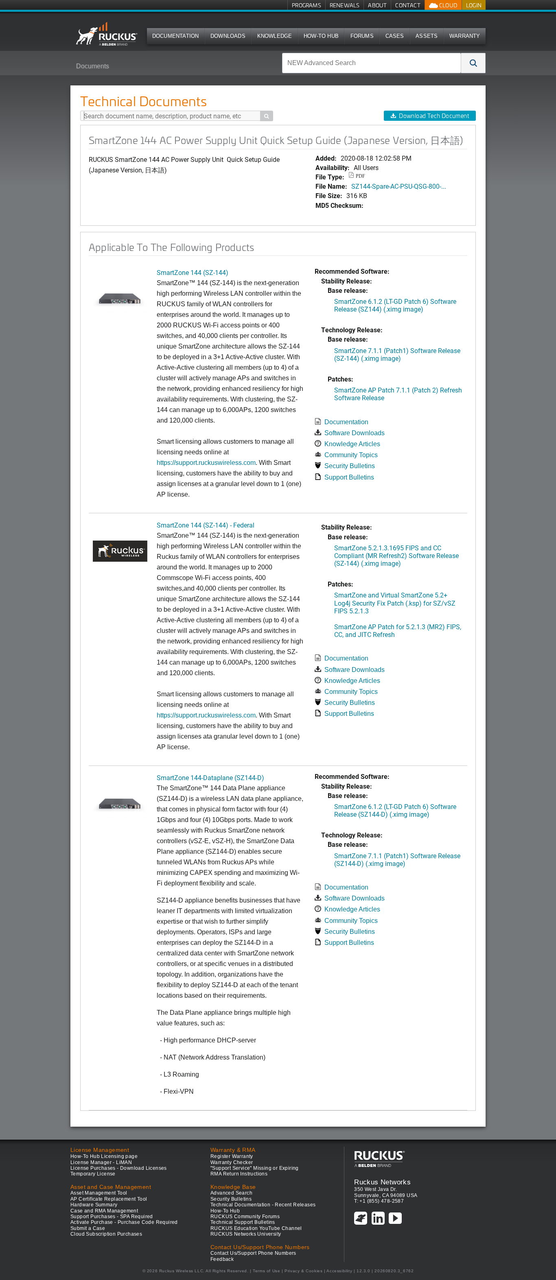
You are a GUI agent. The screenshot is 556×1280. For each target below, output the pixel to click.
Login (474, 5)
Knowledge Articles (352, 443)
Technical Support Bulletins (242, 1222)
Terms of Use (266, 1271)
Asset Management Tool (98, 1193)
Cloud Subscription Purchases (106, 1234)
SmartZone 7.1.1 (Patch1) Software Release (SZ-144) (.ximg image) (397, 354)
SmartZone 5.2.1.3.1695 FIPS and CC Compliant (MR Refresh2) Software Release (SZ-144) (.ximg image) (396, 555)
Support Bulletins (349, 477)
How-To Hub (321, 36)
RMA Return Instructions (238, 1174)
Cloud (447, 5)
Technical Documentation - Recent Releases (262, 1205)
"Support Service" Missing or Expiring (254, 1168)
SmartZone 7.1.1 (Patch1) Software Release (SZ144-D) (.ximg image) (397, 859)
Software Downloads (354, 433)
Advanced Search (231, 1193)
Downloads (227, 36)
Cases (394, 36)
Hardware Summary (93, 1205)
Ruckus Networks (382, 1182)
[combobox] (371, 63)
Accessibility (339, 1271)
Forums (362, 36)
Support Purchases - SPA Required (111, 1216)
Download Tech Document (434, 116)
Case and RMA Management (104, 1211)
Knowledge (274, 36)
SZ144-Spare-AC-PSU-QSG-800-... (398, 186)
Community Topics (351, 454)
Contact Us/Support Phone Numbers (253, 1253)
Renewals (345, 5)
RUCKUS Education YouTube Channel (256, 1228)
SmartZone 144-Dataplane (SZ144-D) (210, 777)
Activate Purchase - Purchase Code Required (124, 1222)
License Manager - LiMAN (101, 1162)
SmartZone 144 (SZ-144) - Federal (205, 525)
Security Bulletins (349, 465)
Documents (92, 66)
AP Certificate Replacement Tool (108, 1199)
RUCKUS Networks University (245, 1234)
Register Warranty (231, 1156)
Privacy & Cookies (303, 1271)
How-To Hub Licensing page (104, 1156)
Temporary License (93, 1174)
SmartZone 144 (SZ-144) (192, 272)
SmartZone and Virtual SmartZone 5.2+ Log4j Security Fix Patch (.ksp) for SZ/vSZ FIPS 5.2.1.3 (394, 603)
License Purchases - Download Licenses (118, 1168)
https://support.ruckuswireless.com (206, 462)
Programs (306, 5)
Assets (427, 36)
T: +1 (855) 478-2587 (379, 1201)
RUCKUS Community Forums (245, 1216)
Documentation (175, 36)
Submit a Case (87, 1228)
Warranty (464, 36)
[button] (473, 63)
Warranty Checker (231, 1162)
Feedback (222, 1259)
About (377, 5)
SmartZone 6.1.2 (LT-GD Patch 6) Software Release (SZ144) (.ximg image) (395, 305)
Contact (407, 5)
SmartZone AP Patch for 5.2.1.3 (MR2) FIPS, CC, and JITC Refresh (397, 630)
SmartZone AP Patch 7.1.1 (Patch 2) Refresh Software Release (398, 394)
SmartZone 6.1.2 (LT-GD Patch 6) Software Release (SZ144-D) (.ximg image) (395, 810)
